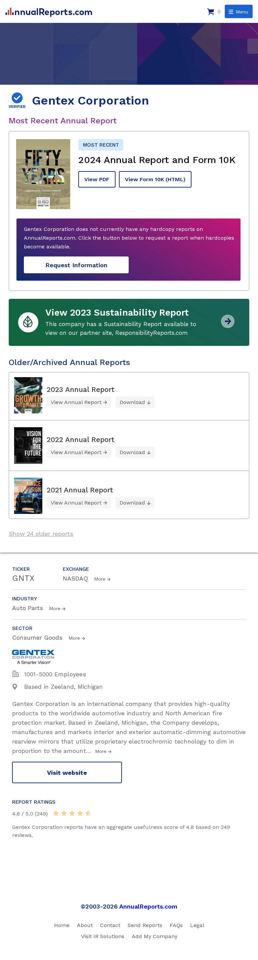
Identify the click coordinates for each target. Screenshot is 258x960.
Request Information (76, 265)
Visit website (67, 772)
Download (132, 402)
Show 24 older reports (41, 533)
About (85, 925)
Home (62, 925)
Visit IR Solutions (102, 936)
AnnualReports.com (148, 906)
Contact (110, 925)
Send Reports (145, 925)
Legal (197, 925)
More (99, 579)
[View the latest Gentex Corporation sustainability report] (227, 325)
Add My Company (154, 936)
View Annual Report (76, 402)
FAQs (176, 925)
